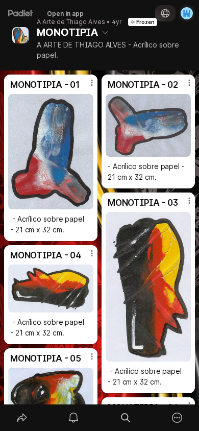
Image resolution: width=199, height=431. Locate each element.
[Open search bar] (125, 417)
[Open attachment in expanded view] (50, 151)
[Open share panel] (22, 418)
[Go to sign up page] (187, 13)
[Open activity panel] (74, 418)
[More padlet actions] (177, 418)
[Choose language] (165, 13)
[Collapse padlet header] (105, 32)
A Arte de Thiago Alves (71, 22)
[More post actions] (85, 87)
